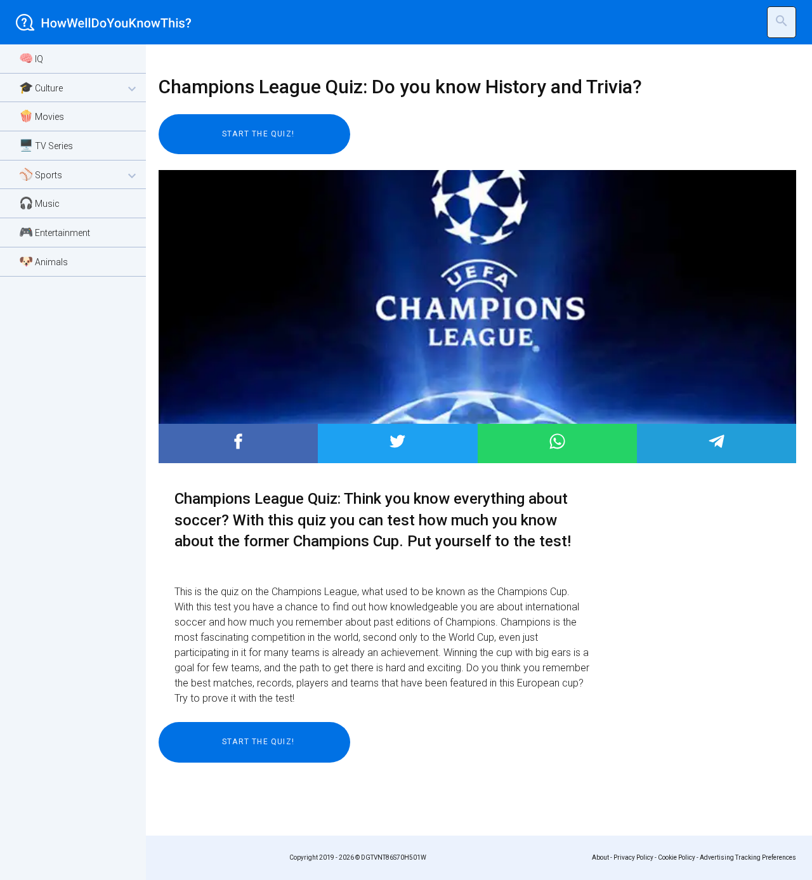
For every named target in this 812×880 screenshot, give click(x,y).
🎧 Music (39, 202)
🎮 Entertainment (54, 232)
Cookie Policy (676, 857)
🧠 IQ (31, 58)
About (600, 857)
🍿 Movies (41, 115)
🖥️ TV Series (46, 145)
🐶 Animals (43, 261)
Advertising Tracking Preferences (748, 857)
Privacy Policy (633, 857)
